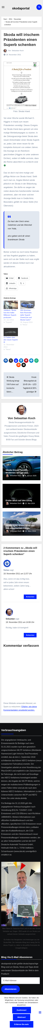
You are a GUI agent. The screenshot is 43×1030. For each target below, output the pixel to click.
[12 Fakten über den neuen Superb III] (11, 332)
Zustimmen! (22, 1010)
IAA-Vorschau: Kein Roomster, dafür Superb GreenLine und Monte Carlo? (26, 315)
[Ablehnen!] (40, 1012)
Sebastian (10, 619)
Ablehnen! (21, 1017)
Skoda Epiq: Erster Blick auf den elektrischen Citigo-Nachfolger (20, 528)
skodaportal (21, 8)
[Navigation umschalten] (3, 7)
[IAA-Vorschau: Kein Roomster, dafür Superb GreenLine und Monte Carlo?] (27, 305)
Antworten (30, 597)
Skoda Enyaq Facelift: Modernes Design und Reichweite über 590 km (18, 472)
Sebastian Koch (18, 50)
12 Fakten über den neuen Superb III (11, 339)
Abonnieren (10, 989)
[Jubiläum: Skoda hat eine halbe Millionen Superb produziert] (11, 305)
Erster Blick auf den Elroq (19, 500)
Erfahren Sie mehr (21, 1024)
